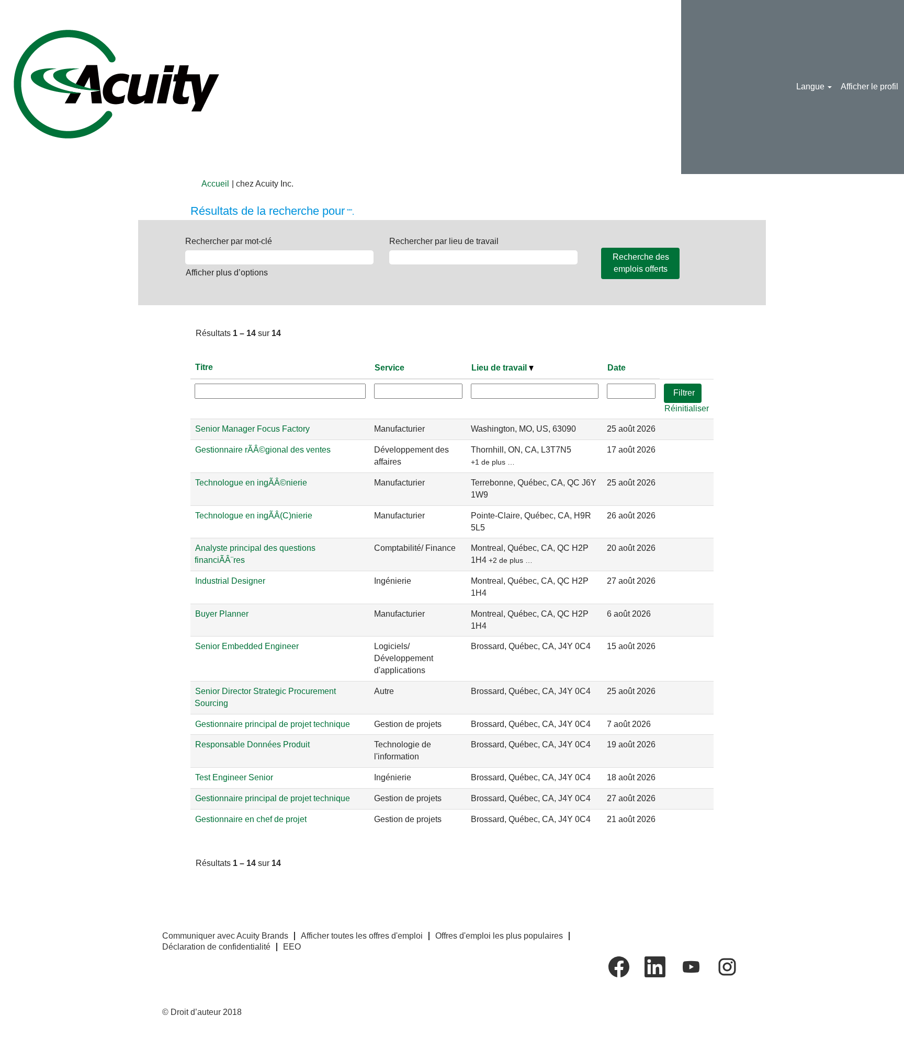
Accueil (215, 183)
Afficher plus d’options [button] (227, 272)
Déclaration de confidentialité (216, 946)
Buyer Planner (221, 613)
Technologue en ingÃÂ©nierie (251, 482)
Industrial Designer (230, 580)
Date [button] (616, 367)
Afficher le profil (869, 86)
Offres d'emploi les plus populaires (499, 935)
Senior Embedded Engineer (247, 646)
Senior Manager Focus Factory (252, 428)
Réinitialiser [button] (686, 408)
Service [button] (389, 367)
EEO (292, 946)
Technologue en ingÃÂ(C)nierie (253, 515)
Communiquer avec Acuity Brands (225, 935)
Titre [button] (204, 367)
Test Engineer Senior (234, 777)
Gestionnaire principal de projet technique (272, 724)
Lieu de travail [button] (500, 367)
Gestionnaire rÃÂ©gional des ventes (263, 449)
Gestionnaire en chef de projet (251, 819)
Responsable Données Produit (252, 744)
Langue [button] (811, 86)
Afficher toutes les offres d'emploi (362, 935)
